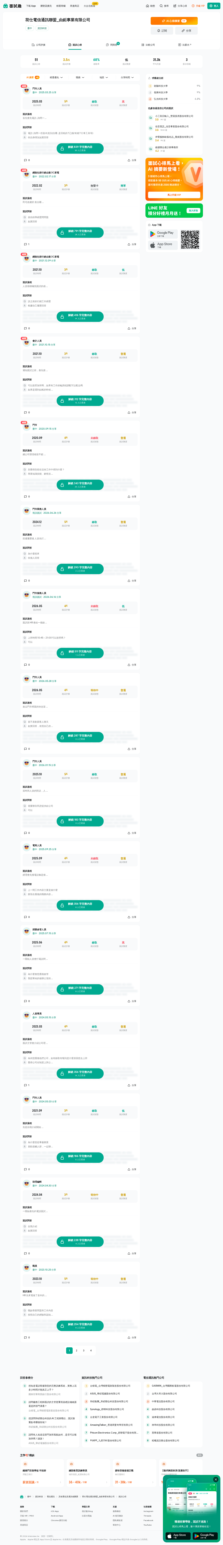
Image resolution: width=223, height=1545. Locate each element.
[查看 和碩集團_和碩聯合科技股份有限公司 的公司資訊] (111, 1401)
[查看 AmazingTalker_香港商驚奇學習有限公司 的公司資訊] (111, 1425)
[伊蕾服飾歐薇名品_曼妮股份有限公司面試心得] (174, 138)
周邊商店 (24, 1525)
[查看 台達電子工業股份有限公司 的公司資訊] (111, 1417)
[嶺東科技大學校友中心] (174, 92)
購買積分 (24, 1520)
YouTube (147, 1525)
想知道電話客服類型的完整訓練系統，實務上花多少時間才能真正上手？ (53, 1387)
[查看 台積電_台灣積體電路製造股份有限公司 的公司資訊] (111, 1386)
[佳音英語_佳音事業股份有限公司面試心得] (174, 128)
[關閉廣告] (215, 1479)
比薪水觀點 (87, 1516)
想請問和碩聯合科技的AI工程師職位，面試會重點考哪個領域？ (52, 1420)
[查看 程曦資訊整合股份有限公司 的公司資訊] (173, 1440)
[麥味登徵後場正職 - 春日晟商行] (134, 1473)
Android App (57, 1516)
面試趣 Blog (87, 1511)
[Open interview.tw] (21, 1496)
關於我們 (24, 1511)
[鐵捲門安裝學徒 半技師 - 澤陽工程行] (42, 1473)
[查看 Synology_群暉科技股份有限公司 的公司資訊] (111, 1409)
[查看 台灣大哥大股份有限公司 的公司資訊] (173, 1394)
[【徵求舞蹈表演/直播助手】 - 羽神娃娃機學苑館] (181, 1473)
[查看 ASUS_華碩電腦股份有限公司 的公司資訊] (111, 1394)
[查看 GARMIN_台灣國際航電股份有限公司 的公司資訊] (173, 1386)
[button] (34, 1515)
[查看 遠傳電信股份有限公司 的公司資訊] (173, 1417)
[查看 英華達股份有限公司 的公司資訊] (173, 1433)
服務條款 (117, 1511)
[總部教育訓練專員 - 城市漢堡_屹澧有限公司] (88, 1473)
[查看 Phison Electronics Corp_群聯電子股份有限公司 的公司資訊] (111, 1433)
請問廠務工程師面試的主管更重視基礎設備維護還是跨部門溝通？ (53, 1404)
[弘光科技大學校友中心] (174, 99)
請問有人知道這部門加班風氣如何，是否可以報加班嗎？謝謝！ (53, 1436)
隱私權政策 (118, 1520)
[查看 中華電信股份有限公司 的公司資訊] (173, 1401)
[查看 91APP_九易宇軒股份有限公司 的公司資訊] (111, 1440)
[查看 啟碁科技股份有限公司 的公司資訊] (173, 1409)
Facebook (148, 1520)
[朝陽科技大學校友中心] (174, 86)
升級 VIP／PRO (27, 1516)
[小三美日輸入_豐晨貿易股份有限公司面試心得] (174, 118)
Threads (147, 1516)
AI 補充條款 (118, 1516)
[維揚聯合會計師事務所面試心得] (174, 149)
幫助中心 (117, 1525)
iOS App (55, 1511)
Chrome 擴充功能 (59, 1520)
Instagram (148, 1511)
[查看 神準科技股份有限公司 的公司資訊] (173, 1425)
